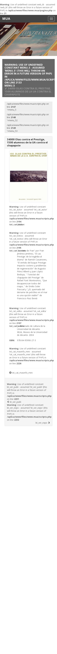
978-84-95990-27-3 (26, 340)
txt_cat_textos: (13, 250)
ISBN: (12, 340)
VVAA (19, 224)
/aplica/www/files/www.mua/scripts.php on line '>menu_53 (28, 128)
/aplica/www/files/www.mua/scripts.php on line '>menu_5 (28, 106)
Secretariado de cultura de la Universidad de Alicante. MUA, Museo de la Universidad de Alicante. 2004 (32, 330)
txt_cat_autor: (13, 224)
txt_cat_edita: (13, 326)
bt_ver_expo (42, 422)
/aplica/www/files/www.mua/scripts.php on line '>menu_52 (28, 117)
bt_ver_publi (15, 401)
